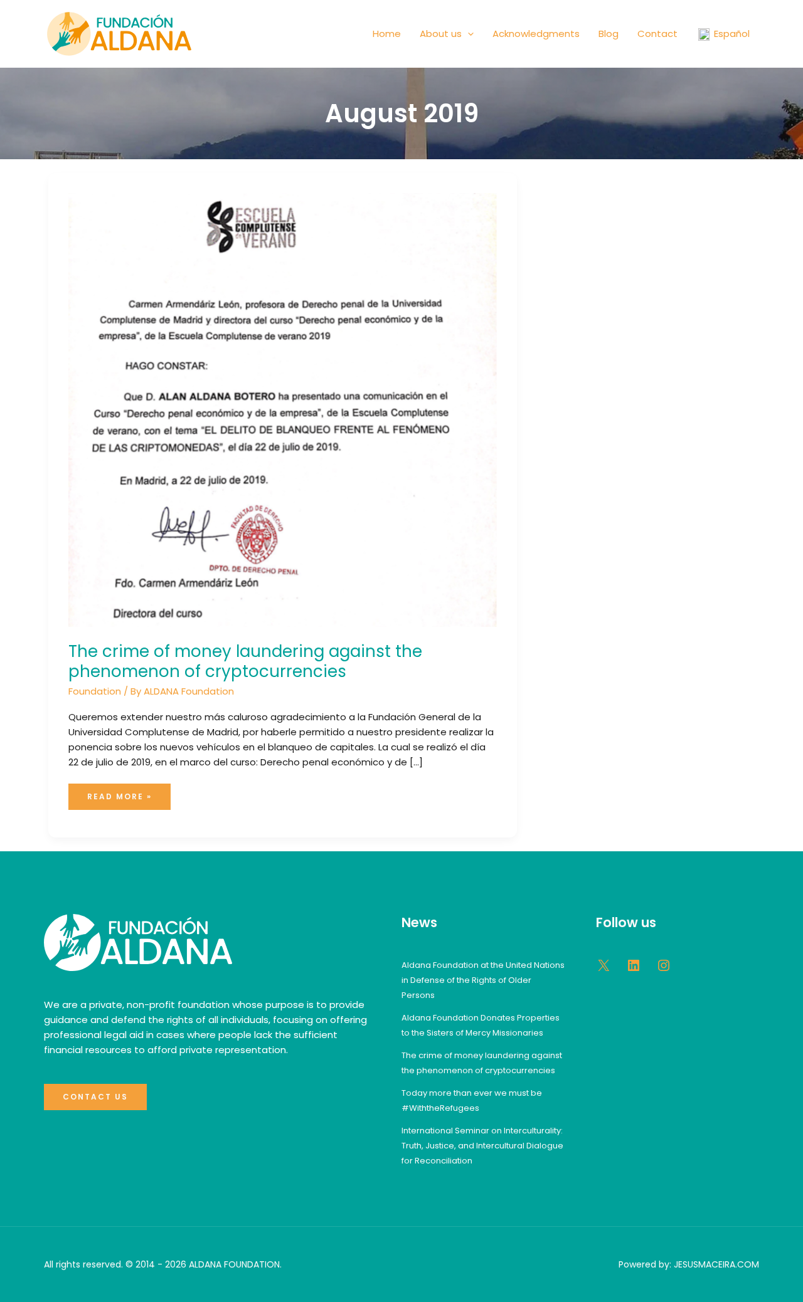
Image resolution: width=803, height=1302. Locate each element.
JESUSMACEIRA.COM (716, 1264)
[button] (468, 34)
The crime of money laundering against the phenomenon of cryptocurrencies (245, 661)
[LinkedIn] (633, 965)
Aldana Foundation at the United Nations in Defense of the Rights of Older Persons (483, 980)
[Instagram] (663, 965)
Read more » (129, 793)
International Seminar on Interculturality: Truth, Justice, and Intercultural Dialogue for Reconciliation (482, 1146)
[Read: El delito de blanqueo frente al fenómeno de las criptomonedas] (282, 409)
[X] (603, 965)
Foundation (94, 691)
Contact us (95, 1096)
